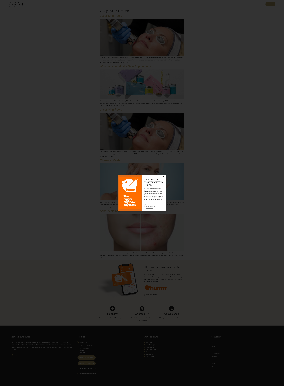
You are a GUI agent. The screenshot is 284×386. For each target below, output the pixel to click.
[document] (142, 193)
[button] (163, 177)
